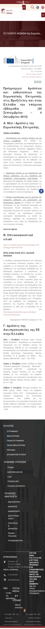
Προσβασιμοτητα (15, 540)
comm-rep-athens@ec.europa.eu (32, 77)
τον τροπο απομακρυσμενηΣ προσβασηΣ (37, 590)
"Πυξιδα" (10, 467)
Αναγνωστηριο (14, 502)
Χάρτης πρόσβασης (10, 569)
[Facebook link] (17, 596)
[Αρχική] (22, 2)
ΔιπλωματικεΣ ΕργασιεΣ (16, 454)
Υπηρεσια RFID (13, 481)
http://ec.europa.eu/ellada (34, 74)
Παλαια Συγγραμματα (15, 440)
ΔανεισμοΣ (12, 506)
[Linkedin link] (16, 596)
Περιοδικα (11, 450)
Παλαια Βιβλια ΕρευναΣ (16, 445)
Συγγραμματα (12, 431)
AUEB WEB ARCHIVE (15, 472)
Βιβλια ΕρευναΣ (13, 436)
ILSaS (9, 477)
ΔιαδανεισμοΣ (14, 511)
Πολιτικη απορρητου (16, 486)
